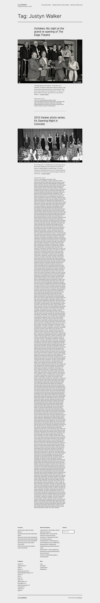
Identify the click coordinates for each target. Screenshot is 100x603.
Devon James (58, 270)
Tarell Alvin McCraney (44, 484)
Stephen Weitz (45, 479)
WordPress (79, 597)
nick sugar (60, 421)
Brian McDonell (54, 222)
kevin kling (42, 351)
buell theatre (49, 228)
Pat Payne (63, 430)
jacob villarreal (50, 304)
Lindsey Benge (44, 370)
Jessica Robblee (47, 322)
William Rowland (37, 504)
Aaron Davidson (56, 180)
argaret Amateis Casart (50, 203)
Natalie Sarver (40, 417)
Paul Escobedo (40, 434)
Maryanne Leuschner (45, 390)
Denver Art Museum (54, 269)
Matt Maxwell (62, 391)
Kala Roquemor (62, 341)
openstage (36, 428)
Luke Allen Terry (40, 379)
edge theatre (52, 277)
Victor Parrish (59, 499)
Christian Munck (40, 244)
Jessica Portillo (41, 322)
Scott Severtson (37, 466)
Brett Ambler (57, 220)
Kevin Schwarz (44, 352)
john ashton (58, 328)
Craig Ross (36, 256)
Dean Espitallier (41, 265)
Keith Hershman (50, 346)
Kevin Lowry (58, 351)
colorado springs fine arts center (47, 252)
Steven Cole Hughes (38, 480)
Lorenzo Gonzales (55, 376)
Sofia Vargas (45, 473)
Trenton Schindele (56, 494)
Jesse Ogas (46, 321)
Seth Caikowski (50, 468)
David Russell (41, 263)
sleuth (41, 473)
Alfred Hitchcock (45, 189)
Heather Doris (52, 300)
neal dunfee (58, 420)
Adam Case (54, 182)
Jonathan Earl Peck (54, 332)
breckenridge (36, 220)
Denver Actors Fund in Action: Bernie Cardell (27, 538)
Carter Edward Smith (61, 232)
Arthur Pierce (36, 204)
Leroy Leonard (45, 366)
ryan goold (45, 105)
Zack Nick (46, 507)
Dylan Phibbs (58, 276)
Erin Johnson (36, 289)
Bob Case (54, 215)
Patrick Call (56, 431)
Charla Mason (61, 235)
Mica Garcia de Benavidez (39, 401)
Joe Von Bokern (57, 325)
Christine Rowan (46, 244)
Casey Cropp (42, 234)
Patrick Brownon (43, 431)
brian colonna (36, 221)
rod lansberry (49, 452)
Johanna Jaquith (48, 328)
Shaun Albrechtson (48, 470)
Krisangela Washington (38, 104)
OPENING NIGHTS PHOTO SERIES (60, 5)
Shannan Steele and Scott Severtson (53, 469)
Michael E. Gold (46, 403)
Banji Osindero (57, 207)
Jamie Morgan (37, 310)
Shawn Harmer (55, 470)
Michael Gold (49, 404)
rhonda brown (42, 446)
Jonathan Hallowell (48, 334)
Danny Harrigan (47, 260)
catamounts (59, 234)
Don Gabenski (47, 272)
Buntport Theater (37, 229)
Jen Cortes (45, 315)
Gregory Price (63, 297)
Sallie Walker (36, 458)
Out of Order (41, 428)
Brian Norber (59, 222)
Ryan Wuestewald (43, 456)
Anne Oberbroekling (57, 200)
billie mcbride (39, 214)
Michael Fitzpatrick (59, 403)
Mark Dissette (59, 384)
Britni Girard (43, 225)
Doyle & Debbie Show (46, 275)
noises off (43, 424)
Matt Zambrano (48, 393)
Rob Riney (61, 449)
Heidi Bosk (63, 300)
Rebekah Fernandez (51, 445)
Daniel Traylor (46, 259)
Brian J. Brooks (60, 221)
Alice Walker (36, 190)
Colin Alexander (43, 251)
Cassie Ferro (48, 234)
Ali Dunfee (51, 189)
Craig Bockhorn (44, 255)
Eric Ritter (47, 284)
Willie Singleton (44, 504)
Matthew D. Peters (47, 394)
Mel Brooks (47, 399)
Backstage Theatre (50, 207)
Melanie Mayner (53, 399)
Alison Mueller (58, 190)
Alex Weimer (54, 187)
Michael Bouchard (56, 401)
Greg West (58, 297)
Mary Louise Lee (46, 104)
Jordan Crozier (41, 335)
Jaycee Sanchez (51, 313)
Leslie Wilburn (51, 367)
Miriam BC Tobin (45, 413)
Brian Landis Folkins (52, 101)
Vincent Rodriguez (41, 500)
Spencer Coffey (52, 475)
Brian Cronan (42, 221)
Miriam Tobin (51, 413)
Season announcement (23, 585)
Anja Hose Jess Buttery (53, 198)
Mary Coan (55, 389)
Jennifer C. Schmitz (51, 317)
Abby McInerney (42, 182)
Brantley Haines (60, 218)
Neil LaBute (63, 420)
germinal (36, 294)
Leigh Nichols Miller (40, 365)
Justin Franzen (55, 339)
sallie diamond (61, 456)
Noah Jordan (62, 422)
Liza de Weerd (37, 375)
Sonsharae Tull (60, 473)
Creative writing (21, 565)
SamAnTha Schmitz (61, 459)
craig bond (50, 255)
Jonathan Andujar (46, 332)
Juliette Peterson (48, 339)
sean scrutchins (43, 468)
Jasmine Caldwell (48, 311)
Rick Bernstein (59, 448)
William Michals (53, 503)
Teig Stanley (44, 486)
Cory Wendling (60, 253)
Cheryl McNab (51, 239)
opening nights (59, 427)
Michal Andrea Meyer (56, 408)
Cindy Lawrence (43, 248)
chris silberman (46, 242)
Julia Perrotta (61, 338)
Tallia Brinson (40, 483)
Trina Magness (49, 496)
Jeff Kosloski (55, 314)
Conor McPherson (44, 253)
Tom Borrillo (62, 491)
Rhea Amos (36, 446)
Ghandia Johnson (57, 294)
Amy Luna (47, 196)
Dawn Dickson (58, 263)
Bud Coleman (43, 228)
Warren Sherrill (45, 501)
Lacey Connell (48, 358)
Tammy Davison (53, 483)
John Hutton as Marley (53, 329)
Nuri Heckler (61, 424)
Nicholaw (51, 421)
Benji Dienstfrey (50, 211)
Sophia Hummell (37, 475)
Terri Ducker (50, 486)
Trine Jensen (55, 496)
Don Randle (53, 272)
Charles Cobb (37, 237)
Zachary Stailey (41, 507)
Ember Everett (52, 280)
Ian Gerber (38, 303)
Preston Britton (53, 438)
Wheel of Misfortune (40, 503)
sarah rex (43, 463)
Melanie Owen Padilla (60, 399)
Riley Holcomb (40, 449)
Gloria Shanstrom (40, 102)
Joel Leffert (44, 327)
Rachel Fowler (54, 441)
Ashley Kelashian (55, 204)
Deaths (19, 569)
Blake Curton (51, 214)
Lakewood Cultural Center (39, 359)
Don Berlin (42, 272)
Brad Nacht (60, 217)
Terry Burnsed (55, 486)
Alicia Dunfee (42, 190)
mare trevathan (40, 383)
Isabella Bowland (57, 303)
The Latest (20, 586)
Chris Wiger (57, 242)
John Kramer (36, 331)
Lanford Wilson (48, 359)
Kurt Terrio (61, 356)
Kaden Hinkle (44, 341)
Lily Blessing (39, 369)
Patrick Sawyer (37, 432)
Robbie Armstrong (37, 451)
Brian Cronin (48, 221)
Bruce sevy (56, 227)
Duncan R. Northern (51, 276)
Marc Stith (58, 382)
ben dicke (54, 210)
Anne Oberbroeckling (48, 200)
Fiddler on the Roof (43, 290)
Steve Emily (50, 479)
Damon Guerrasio (37, 258)
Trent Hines (50, 494)
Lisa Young (57, 373)
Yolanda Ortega (48, 506)
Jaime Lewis (40, 306)
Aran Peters (43, 203)
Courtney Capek (37, 255)
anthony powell (37, 203)
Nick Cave (56, 421)
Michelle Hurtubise (41, 410)
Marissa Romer (42, 384)
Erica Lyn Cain (48, 286)
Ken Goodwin (49, 348)
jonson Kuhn (54, 334)
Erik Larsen (57, 287)
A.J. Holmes (50, 180)
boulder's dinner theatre (52, 217)
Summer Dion (39, 482)
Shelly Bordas (36, 472)
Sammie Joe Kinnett (52, 460)
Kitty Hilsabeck (48, 353)
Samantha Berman (37, 459)
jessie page (47, 102)
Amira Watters (40, 101)
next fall (42, 421)
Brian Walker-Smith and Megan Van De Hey (54, 224)
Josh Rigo (60, 337)
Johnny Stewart (58, 331)
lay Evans (56, 363)
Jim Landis (61, 322)
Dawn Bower (52, 263)
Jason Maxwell (61, 311)
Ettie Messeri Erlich (44, 540)
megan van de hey (57, 397)
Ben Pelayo (58, 210)
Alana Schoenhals (52, 184)
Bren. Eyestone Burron (44, 220)
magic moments (46, 382)
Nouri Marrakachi (55, 424)
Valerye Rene (49, 499)
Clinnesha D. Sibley (44, 249)
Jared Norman (42, 311)
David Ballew (36, 262)
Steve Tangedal (56, 479)
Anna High (36, 200)
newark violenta (37, 421)
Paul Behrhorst (59, 432)
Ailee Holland (40, 184)
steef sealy (63, 475)
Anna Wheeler (41, 200)
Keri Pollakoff (57, 349)
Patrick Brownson (50, 431)
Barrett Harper (54, 208)
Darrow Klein (57, 260)
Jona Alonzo (40, 332)
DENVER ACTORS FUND (76, 5)
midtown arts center (49, 410)
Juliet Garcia (42, 339)
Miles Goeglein (46, 411)
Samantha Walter (37, 460)
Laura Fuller (36, 360)
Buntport (62, 228)
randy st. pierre (44, 444)
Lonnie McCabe (41, 376)
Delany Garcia (40, 269)
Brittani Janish (54, 225)
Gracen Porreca (52, 297)
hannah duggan (52, 298)
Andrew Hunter (48, 197)
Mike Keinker (62, 410)
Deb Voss (39, 266)
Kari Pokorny (43, 537)
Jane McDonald (43, 310)
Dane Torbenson (55, 258)
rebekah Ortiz (58, 445)
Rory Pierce (42, 453)
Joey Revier (42, 328)
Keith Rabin (55, 346)
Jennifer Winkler (44, 320)
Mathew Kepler (58, 390)
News (19, 579)
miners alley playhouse (53, 411)
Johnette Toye (52, 331)
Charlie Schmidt (62, 238)
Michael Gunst (40, 406)
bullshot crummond (56, 228)
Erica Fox (63, 284)
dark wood (53, 260)
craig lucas (54, 255)
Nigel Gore (51, 422)
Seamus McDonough (52, 466)
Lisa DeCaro (54, 372)
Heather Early (58, 300)
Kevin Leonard (52, 351)
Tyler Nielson (44, 497)
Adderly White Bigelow (52, 183)
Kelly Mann (36, 348)
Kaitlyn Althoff (56, 341)
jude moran (42, 338)
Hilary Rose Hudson (51, 301)
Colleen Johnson (37, 252)
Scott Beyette (46, 465)
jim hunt (57, 322)
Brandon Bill (40, 218)
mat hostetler (52, 390)
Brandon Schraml (52, 218)
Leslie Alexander (51, 366)
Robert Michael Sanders (59, 451)
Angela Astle (59, 197)
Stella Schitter (50, 476)
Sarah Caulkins (46, 462)
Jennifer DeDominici (38, 318)
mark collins (48, 384)
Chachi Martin (55, 235)
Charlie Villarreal (37, 239)
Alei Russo (40, 186)
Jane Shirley (49, 310)
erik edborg (52, 287)
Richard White (61, 446)
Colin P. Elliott (55, 251)
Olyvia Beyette (50, 425)
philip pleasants (41, 437)
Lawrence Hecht (51, 363)
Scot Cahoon (60, 463)
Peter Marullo (40, 435)
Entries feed (42, 565)
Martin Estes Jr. (50, 389)
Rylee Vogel (50, 456)
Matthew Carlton (40, 394)
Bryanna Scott (61, 227)
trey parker (62, 494)
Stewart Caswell (57, 480)
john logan (42, 331)
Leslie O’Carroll (58, 366)
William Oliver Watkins (61, 503)
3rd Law (39, 180)
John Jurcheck (61, 329)
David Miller (53, 262)
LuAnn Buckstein (49, 377)
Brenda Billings (52, 220)
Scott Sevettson (44, 466)
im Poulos (51, 303)
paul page (58, 104)
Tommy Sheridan (42, 493)
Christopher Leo (48, 245)
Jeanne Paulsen (37, 314)
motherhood (52, 414)
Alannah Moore (59, 184)
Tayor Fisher (39, 486)
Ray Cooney (49, 444)
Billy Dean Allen (45, 214)
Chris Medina (40, 242)
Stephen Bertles (41, 477)
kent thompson (45, 349)
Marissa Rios (36, 384)
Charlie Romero (56, 238)
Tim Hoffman (40, 490)
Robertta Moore (37, 452)
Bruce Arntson (43, 227)
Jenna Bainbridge (61, 315)
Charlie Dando (62, 237)
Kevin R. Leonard (37, 352)
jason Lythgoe (55, 311)
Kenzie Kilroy (51, 349)
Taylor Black (57, 484)
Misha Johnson (58, 413)
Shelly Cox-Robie (43, 472)
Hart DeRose (39, 300)
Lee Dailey (61, 363)
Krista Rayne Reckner (43, 355)
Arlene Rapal (57, 203)
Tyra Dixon (55, 497)
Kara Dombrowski (37, 342)
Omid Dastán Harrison (57, 425)
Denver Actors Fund (22, 570)
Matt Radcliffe (37, 393)
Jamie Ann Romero (60, 308)
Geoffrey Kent (39, 293)
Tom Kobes (36, 493)
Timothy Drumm (43, 530)
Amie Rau (40, 194)
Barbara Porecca (40, 208)
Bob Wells (39, 217)
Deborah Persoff (51, 266)
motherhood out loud (59, 414)
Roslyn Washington (48, 453)
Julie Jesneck (36, 339)
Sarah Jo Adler (58, 462)
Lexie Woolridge (57, 367)
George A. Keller (53, 293)
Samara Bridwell (44, 460)
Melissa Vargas (43, 400)
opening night (44, 427)
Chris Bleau (48, 241)
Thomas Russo (53, 489)
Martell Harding (59, 387)
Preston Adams (47, 438)
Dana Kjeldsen (49, 258)
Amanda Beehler (40, 191)
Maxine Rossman (37, 397)
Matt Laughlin (56, 391)
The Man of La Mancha (53, 487)
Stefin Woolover (44, 476)
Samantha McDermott (52, 459)
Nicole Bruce (39, 422)
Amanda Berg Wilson (48, 191)
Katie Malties (43, 345)
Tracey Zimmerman (38, 494)
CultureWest (22, 4)
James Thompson (52, 308)
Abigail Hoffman (48, 182)
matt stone (42, 393)
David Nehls (58, 262)
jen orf (48, 315)
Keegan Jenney (43, 346)
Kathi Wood (49, 344)
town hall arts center (61, 493)
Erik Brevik (47, 287)
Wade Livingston (55, 500)
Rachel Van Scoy (43, 442)
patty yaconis (53, 104)
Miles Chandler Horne (38, 411)
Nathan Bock (40, 418)
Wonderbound (58, 504)
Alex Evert (45, 187)
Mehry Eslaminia (41, 399)
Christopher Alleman (54, 244)
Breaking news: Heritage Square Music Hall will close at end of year (49, 546)
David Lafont (42, 262)
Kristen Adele (50, 355)
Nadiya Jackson (46, 415)
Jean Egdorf (57, 313)
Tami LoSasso (46, 483)
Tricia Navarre (43, 496)
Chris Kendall (59, 241)
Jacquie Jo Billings (57, 304)
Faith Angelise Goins (61, 289)
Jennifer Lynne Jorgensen (48, 318)
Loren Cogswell (48, 376)
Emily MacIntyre (48, 282)
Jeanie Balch (62, 313)
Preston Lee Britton (60, 438)
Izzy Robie (63, 303)
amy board (50, 194)
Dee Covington (55, 267)
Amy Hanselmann (40, 196)
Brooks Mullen (37, 227)
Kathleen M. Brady (55, 344)
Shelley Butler (61, 470)
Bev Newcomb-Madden (52, 213)
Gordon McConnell (49, 296)
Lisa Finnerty (60, 372)
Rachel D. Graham (41, 441)
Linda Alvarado (46, 369)
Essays (19, 574)
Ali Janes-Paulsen (62, 189)
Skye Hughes (36, 473)
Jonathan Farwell (40, 334)
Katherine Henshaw (42, 344)
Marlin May (39, 387)
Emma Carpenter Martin (47, 283)
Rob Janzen (56, 449)
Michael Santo (41, 408)
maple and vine (53, 382)
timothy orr (59, 490)
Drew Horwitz (53, 275)
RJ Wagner (46, 449)
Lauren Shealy (59, 362)
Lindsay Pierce (61, 369)
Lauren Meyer (53, 362)
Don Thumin (58, 272)
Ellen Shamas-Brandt (45, 280)
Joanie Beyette (51, 324)
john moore (46, 331)
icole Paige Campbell (45, 303)
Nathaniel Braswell (61, 418)
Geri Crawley (59, 293)
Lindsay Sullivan (37, 370)
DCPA (19, 567)
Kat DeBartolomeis (56, 342)
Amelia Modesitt (56, 193)
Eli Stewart (60, 279)
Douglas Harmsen (37, 275)
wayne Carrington (51, 501)
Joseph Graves (52, 102)
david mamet (59, 101)
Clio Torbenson (57, 249)
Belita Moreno (39, 210)
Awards (19, 563)
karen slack (50, 342)
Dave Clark (63, 260)
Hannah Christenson (44, 298)
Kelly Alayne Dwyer (62, 346)
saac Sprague (55, 456)
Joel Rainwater (50, 327)
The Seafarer (61, 487)
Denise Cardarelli (46, 269)
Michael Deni (39, 403)
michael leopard (42, 407)
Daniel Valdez (52, 259)
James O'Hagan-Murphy (44, 308)
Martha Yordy (43, 389)
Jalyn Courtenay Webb (53, 307)
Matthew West (44, 396)
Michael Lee (36, 407)
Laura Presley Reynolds (55, 360)
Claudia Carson (55, 248)
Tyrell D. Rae (60, 497)
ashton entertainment (41, 206)
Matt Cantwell (39, 391)
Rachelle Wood (50, 442)
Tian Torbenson (59, 489)
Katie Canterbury (37, 345)
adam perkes (39, 183)
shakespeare (36, 469)
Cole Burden (62, 249)
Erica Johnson (37, 286)
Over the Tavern (47, 428)
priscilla (35, 439)
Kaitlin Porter (50, 341)
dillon (39, 272)
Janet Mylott (54, 310)
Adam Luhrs (59, 182)
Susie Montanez (50, 482)
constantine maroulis (53, 253)
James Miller (36, 308)
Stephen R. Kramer (37, 479)
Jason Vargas (45, 313)
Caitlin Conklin (60, 229)
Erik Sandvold (62, 287)
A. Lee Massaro (44, 180)
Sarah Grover (52, 462)
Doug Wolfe (62, 273)
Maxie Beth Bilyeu (61, 396)
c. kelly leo (49, 229)
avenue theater (37, 207)
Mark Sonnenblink (58, 386)
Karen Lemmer (44, 342)
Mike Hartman (56, 410)
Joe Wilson (63, 325)
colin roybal (60, 251)
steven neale (50, 480)
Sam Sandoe (59, 458)
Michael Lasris (61, 406)
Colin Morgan (49, 251)
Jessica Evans (52, 321)
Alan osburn (46, 184)
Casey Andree (37, 234)
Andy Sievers (54, 197)
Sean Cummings (59, 466)
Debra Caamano (42, 267)
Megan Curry (43, 397)
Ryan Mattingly (49, 455)
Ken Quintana (58, 348)
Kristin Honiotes (50, 356)
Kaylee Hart (61, 345)
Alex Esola (40, 187)
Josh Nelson (55, 337)
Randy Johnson (37, 444)
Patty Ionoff (48, 432)
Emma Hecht (55, 283)
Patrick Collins (62, 431)
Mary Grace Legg (61, 389)
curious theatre (42, 256)
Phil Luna (36, 437)
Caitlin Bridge (54, 229)
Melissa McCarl (37, 400)
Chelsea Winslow (44, 239)
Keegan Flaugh (37, 346)
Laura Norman (47, 360)
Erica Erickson (58, 284)
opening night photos (51, 427)
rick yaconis (40, 105)
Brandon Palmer (46, 218)
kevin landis (47, 351)
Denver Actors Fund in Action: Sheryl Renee (27, 537)
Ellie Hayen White (44, 544)
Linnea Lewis (40, 372)
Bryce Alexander (37, 228)
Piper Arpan (57, 437)
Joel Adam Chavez (38, 327)
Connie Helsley (57, 252)
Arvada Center (42, 204)
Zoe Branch (57, 507)
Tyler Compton (39, 497)
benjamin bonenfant (42, 211)
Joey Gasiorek (62, 327)
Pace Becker (40, 430)
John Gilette (40, 329)
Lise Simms (62, 373)
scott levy (57, 465)
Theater (54, 100)
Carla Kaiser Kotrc (50, 231)
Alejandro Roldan (45, 186)
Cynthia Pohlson (48, 256)
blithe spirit (62, 214)
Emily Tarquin (39, 283)
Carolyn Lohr (54, 232)
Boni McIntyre (44, 217)
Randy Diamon (62, 442)
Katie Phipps (49, 345)
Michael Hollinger (47, 406)
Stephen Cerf (47, 477)
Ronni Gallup (36, 453)
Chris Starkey (52, 242)
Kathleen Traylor (62, 344)
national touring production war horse (41, 420)
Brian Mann (48, 222)
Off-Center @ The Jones (41, 425)
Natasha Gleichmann (48, 417)
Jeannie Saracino (44, 314)
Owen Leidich (53, 428)
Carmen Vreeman (57, 231)
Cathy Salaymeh (43, 235)
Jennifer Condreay (59, 317)
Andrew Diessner (41, 197)
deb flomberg (51, 265)
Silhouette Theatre (62, 472)
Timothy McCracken (53, 490)
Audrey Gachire (49, 206)
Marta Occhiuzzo (52, 387)
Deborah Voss (58, 266)
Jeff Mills (60, 314)
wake (60, 500)
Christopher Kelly (41, 245)
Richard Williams (37, 448)
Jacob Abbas (36, 304)
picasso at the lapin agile (50, 437)
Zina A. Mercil (51, 507)
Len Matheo (47, 365)
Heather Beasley (46, 300)
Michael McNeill (49, 407)
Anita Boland (40, 198)
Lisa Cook (50, 372)
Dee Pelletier (60, 267)
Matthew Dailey (55, 394)
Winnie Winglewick (51, 504)
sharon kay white (40, 470)
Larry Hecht (53, 359)
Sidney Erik (55, 472)
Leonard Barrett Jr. (61, 365)
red (61, 445)
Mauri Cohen (55, 396)
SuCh (61, 480)
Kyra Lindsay (42, 358)
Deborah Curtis (45, 266)
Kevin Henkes (36, 351)
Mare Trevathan (43, 549)
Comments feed (43, 567)
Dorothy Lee (50, 273)
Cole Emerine (36, 251)
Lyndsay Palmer (54, 379)
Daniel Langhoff (40, 259)
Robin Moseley (44, 452)
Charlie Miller (43, 238)
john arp (53, 328)
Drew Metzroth (44, 276)
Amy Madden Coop (53, 196)
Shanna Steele (42, 469)
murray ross (40, 415)
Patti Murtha (42, 432)
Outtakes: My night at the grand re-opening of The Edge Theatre (49, 31)
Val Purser (45, 499)
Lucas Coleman (56, 377)
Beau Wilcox (59, 208)
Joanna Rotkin (51, 325)
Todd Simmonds (51, 491)
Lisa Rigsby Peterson (51, 373)
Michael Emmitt (52, 403)
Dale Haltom (54, 256)
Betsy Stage (39, 213)
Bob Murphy (45, 101)
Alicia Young (47, 190)
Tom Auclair (57, 491)
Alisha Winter (53, 190)
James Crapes (61, 307)
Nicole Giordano (45, 422)
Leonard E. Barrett (37, 366)
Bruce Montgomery (50, 227)
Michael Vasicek (48, 408)
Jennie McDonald (37, 317)
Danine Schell (40, 260)
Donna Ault (63, 272)
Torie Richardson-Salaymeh (51, 493)
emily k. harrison (41, 282)
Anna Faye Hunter (62, 198)
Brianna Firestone (37, 225)
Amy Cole (60, 194)
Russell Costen (55, 453)
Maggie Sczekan (57, 380)
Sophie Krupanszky (44, 475)
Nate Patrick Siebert (56, 417)
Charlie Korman (37, 238)
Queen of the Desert (47, 439)
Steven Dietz (45, 480)
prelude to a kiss (40, 438)
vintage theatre (49, 500)
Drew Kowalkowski (60, 275)
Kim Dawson (49, 352)
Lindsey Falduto (57, 370)
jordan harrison (48, 335)
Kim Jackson (55, 352)
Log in (41, 563)
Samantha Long (45, 459)
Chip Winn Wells (62, 239)
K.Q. (41, 341)
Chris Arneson (43, 241)
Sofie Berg (50, 473)
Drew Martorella (37, 276)
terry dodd (61, 486)
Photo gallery (49, 100)
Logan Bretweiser (43, 375)
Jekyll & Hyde (39, 315)
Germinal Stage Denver (42, 294)
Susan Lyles (44, 482)
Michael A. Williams (48, 401)
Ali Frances (56, 189)
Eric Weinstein (52, 284)
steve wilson (62, 479)
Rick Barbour (53, 448)
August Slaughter (55, 206)
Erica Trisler (42, 287)
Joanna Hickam (45, 325)
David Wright (46, 263)
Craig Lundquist (60, 255)
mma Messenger (40, 414)
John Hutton (45, 329)
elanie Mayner (54, 279)
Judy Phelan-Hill (55, 338)
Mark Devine (53, 384)
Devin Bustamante (44, 270)
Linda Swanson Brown (53, 369)
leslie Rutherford (44, 367)
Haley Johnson (37, 298)
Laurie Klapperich (44, 363)
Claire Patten (49, 248)
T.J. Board (56, 482)
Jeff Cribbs (50, 314)
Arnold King (63, 203)
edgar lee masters (46, 277)
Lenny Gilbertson (53, 365)
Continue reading (44, 94)
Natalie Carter (58, 415)
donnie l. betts (37, 273)
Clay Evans (61, 248)
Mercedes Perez (50, 400)
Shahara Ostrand (61, 468)
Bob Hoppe (58, 215)
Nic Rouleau (46, 421)
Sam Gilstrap (42, 458)
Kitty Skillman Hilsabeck (56, 353)
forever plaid (49, 290)
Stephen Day (61, 477)
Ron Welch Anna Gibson (61, 452)
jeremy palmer (56, 320)
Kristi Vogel (44, 356)
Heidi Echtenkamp (37, 301)
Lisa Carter (45, 372)
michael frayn (36, 404)
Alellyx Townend (53, 186)
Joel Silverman (56, 327)
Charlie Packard (49, 238)
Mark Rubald (45, 386)
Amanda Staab (62, 191)
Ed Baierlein (40, 277)
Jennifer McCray (37, 320)
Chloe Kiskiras (37, 241)
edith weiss (58, 277)
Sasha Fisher (48, 463)
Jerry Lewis (41, 321)
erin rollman (42, 289)
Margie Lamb (53, 383)
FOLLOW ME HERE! (46, 5)
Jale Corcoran (46, 307)
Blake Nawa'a (57, 214)
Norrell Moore (48, 424)
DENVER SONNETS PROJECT (24, 572)
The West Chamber (51, 105)
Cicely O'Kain (57, 246)
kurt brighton (56, 356)
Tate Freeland (52, 484)
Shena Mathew (50, 472)
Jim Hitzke (53, 322)
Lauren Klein (48, 362)
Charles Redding (50, 237)
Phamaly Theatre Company (59, 435)
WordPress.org (43, 569)
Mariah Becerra (59, 383)
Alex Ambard (59, 186)
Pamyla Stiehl (51, 430)
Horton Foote (58, 301)
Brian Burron (63, 220)
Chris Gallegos (54, 241)
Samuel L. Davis (59, 460)
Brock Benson (60, 225)
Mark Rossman (40, 386)
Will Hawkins (47, 503)
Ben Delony (49, 210)
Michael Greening (56, 404)
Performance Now (56, 434)
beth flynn (61, 211)
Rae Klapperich (56, 442)
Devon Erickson (52, 270)
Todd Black (39, 491)
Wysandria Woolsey (40, 506)
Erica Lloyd (42, 286)
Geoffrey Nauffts (46, 293)
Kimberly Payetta (61, 352)
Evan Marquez (53, 289)
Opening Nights (43, 100)
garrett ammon (58, 291)
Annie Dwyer (49, 201)
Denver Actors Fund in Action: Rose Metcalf (27, 540)
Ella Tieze (39, 280)
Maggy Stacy (40, 382)
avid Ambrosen (43, 207)
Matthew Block (54, 393)
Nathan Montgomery (48, 418)
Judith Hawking (48, 338)
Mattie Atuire (49, 396)
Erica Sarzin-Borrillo (55, 286)
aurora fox (62, 206)
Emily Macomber (55, 282)
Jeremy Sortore (62, 320)
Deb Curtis (46, 265)
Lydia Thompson (47, 379)
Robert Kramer (51, 451)
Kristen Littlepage (57, 355)
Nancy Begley (52, 415)
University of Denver (38, 499)
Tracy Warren (44, 494)
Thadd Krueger (40, 487)
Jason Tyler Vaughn (38, 313)
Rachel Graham (60, 441)
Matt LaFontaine (50, 391)
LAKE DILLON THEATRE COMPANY (58, 358)
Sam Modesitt (53, 458)
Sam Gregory (47, 458)
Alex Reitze (50, 187)
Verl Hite (54, 499)
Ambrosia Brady (49, 193)
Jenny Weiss (50, 320)
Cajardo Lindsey (43, 231)
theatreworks (40, 489)
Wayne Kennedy (59, 501)
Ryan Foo (39, 455)
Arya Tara (42, 554)
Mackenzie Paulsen (44, 380)
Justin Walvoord (62, 339)
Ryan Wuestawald (56, 455)
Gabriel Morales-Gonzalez (50, 291)
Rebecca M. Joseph (56, 444)
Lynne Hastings (61, 379)
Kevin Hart (62, 349)
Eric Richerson (42, 284)
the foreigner (46, 487)
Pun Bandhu (40, 439)
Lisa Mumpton (39, 373)
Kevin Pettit (63, 351)
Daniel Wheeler (59, 259)
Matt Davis (44, 391)
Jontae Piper (59, 334)
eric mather (36, 284)
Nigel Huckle (56, 422)
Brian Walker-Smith (41, 224)
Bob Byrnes (49, 215)
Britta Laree (49, 225)
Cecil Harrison (49, 235)
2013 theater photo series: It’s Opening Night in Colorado (49, 120)
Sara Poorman (40, 462)
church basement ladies (49, 246)
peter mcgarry (46, 435)
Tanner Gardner (59, 483)
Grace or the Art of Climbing (42, 297)
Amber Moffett (43, 193)
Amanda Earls (55, 191)
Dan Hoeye (43, 258)
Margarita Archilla (46, 383)
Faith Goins (36, 290)
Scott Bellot (41, 465)
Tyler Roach (50, 497)
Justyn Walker (58, 102)
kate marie (36, 344)
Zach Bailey (53, 506)
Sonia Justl (55, 473)
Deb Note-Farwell (58, 265)
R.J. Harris (53, 439)
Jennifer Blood (44, 317)
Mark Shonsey (51, 386)
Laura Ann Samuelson (60, 359)
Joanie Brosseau (57, 324)
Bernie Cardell (56, 211)
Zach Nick (58, 506)
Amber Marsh (36, 193)
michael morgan (56, 407)
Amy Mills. (59, 196)
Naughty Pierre (52, 420)
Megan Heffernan (50, 397)
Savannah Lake (54, 463)
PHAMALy (51, 435)
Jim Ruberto (39, 324)
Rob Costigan (51, 449)
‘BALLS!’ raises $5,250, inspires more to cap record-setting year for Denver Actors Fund (50, 551)
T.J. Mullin (60, 482)
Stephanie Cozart (57, 476)
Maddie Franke (51, 380)
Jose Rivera (53, 335)
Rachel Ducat (48, 441)
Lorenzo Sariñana (41, 377)
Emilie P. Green (59, 280)
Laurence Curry (37, 363)
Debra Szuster (48, 267)
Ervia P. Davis (47, 289)
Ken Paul (53, 348)
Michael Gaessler (43, 404)
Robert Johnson (45, 451)
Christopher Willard (40, 246)
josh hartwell (50, 337)
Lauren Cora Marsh (41, 362)
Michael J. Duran (54, 406)
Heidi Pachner (44, 301)
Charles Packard (43, 237)
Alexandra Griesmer (38, 189)
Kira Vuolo (42, 353)
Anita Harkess (46, 198)
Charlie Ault (56, 237)
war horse (40, 501)
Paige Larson (45, 430)
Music (19, 578)
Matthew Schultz (37, 396)
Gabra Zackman (41, 291)
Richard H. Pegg (55, 446)
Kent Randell (39, 349)
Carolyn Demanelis (47, 232)
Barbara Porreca (47, 208)
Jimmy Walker (44, 324)
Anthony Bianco (55, 201)
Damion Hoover (61, 256)
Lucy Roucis (61, 377)
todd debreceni (45, 491)
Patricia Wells (36, 431)
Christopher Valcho (55, 245)
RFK (63, 445)
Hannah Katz (57, 298)
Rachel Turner (36, 442)
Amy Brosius (55, 194)
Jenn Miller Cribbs (54, 315)
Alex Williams (60, 187)
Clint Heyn (51, 249)
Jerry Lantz (36, 321)
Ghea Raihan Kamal (44, 533)
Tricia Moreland (37, 496)
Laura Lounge (41, 360)
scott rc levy (61, 465)
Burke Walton (44, 229)
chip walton (56, 239)
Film (19, 576)
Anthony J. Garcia (62, 201)
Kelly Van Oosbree (42, 348)
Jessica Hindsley (58, 321)
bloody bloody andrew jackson (40, 215)
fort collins (55, 290)
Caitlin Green (36, 231)
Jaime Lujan (45, 306)
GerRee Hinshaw (51, 294)
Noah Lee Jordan (37, 424)
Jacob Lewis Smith (43, 304)
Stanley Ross (58, 475)
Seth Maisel (55, 468)
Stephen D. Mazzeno (54, 477)
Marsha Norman (45, 387)
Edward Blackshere (42, 279)
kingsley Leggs (37, 353)
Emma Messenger (61, 283)
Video (19, 590)
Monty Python (47, 414)
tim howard (46, 490)
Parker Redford (58, 430)
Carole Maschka (40, 232)
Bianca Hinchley (61, 213)
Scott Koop (52, 465)
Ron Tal (54, 452)
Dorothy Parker (57, 273)
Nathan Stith (54, 418)
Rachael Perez (58, 439)
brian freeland (53, 221)
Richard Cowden (48, 446)
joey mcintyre (36, 328)
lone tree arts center (52, 375)
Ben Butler (45, 210)
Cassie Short (53, 234)
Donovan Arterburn (44, 273)
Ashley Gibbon (49, 204)
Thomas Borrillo (46, 489)
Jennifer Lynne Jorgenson (58, 318)
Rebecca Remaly (43, 445)
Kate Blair (62, 342)
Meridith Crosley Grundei (59, 400)
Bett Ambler (45, 213)
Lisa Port (44, 373)
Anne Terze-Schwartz (42, 201)
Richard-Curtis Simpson (45, 448)
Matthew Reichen (61, 394)
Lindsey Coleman (50, 370)
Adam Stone (45, 183)
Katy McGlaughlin (55, 345)
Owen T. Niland (60, 428)
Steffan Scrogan (37, 476)
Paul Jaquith (45, 434)
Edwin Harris (48, 279)
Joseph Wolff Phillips (43, 337)
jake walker (40, 307)
